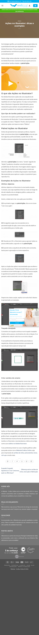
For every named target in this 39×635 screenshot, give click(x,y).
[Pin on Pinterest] (26, 461)
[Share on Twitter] (17, 461)
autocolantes (29, 453)
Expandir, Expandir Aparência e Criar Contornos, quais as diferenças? (10, 470)
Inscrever (17, 322)
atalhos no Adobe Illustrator (17, 443)
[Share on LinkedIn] (31, 461)
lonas (35, 453)
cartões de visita (18, 453)
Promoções (13, 566)
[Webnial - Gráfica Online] (18, 5)
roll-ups (3, 455)
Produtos (7, 565)
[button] (2, 5)
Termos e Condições (24, 566)
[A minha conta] (29, 6)
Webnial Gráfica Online (24, 450)
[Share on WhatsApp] (7, 461)
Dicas (19, 21)
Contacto (22, 565)
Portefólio (14, 565)
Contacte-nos (17, 509)
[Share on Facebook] (12, 461)
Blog (32, 565)
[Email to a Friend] (22, 461)
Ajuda (28, 565)
